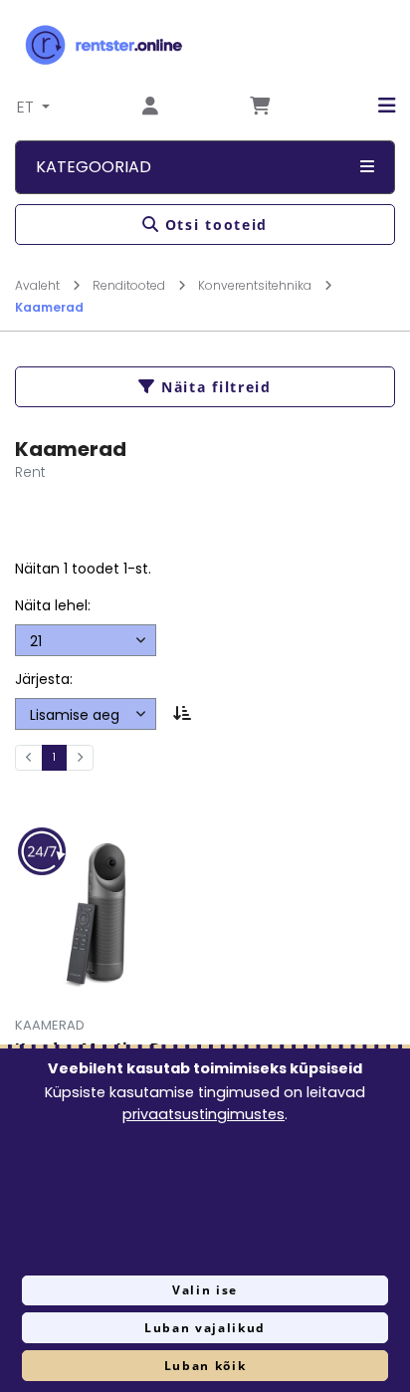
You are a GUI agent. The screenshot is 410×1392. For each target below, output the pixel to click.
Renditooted (130, 285)
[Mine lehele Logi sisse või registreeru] (150, 107)
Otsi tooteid (216, 224)
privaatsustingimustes (203, 1114)
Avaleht (39, 285)
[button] (371, 106)
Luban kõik (205, 1365)
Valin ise (205, 1289)
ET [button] (27, 107)
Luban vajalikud (205, 1327)
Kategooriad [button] (93, 166)
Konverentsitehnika (256, 285)
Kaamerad (49, 307)
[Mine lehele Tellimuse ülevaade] (260, 107)
